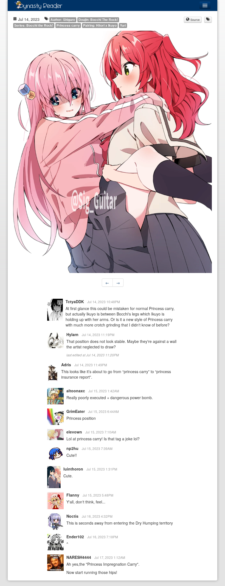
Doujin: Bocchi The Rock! (98, 19)
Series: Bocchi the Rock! (33, 25)
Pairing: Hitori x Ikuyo (100, 25)
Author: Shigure (62, 19)
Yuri (123, 25)
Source (195, 20)
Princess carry (68, 25)
